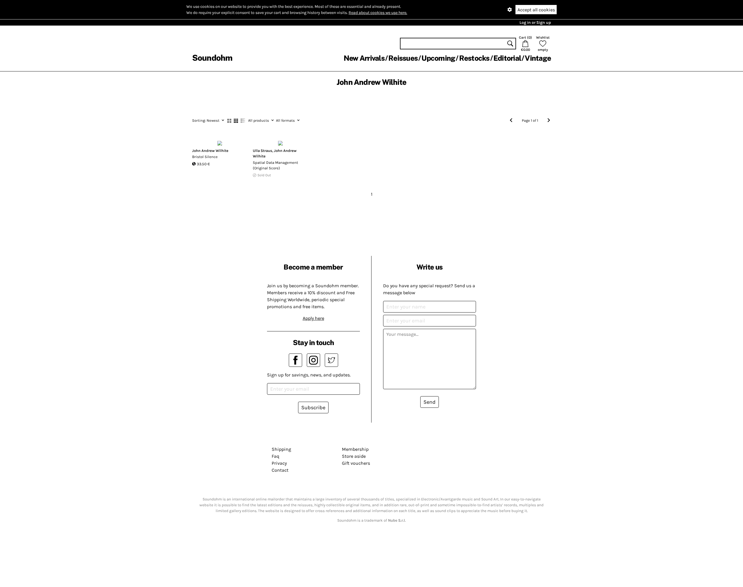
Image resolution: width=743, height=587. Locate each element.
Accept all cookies (536, 9)
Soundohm (212, 57)
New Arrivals (364, 58)
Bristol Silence (205, 157)
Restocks (474, 58)
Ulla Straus (262, 150)
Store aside (354, 456)
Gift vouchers (356, 463)
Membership (355, 449)
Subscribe (313, 407)
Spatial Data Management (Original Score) (275, 165)
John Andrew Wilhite (210, 150)
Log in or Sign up (535, 22)
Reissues (403, 58)
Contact (280, 470)
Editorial (507, 58)
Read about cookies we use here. (378, 12)
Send (429, 402)
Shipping (281, 449)
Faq (275, 456)
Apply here (313, 318)
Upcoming (438, 58)
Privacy (279, 463)
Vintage (538, 58)
